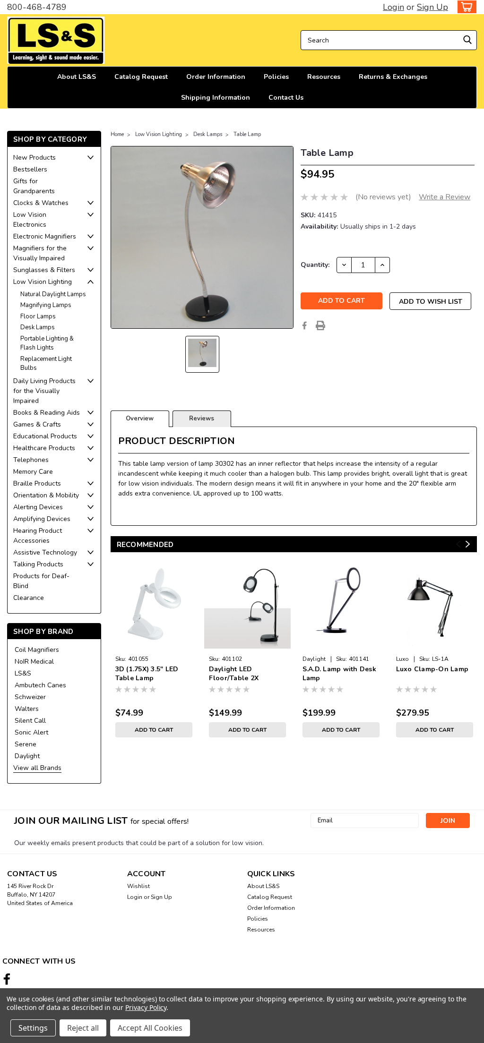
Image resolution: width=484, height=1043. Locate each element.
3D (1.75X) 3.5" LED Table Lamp (147, 674)
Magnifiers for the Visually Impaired (40, 253)
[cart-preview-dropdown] (465, 6)
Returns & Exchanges (393, 76)
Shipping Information (215, 97)
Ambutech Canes (40, 685)
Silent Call (30, 720)
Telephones (31, 459)
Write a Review (444, 197)
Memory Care (33, 471)
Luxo (402, 659)
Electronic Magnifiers (44, 236)
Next (467, 543)
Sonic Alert (31, 732)
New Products (34, 157)
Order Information (215, 76)
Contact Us (285, 97)
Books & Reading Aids (46, 412)
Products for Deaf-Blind (41, 581)
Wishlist (138, 886)
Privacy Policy (145, 1007)
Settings (33, 1028)
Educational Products (45, 436)
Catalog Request (141, 76)
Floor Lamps (38, 316)
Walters (27, 708)
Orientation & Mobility (46, 495)
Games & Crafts (37, 424)
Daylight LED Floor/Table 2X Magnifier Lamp (235, 674)
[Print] (320, 325)
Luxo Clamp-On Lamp (432, 669)
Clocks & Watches (41, 202)
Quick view (247, 644)
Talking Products (38, 564)
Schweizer (30, 696)
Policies (276, 76)
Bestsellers (30, 169)
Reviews (201, 418)
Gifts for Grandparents (34, 186)
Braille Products (37, 483)
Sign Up (432, 7)
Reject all (83, 1028)
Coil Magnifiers (37, 649)
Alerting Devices (38, 507)
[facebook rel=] (7, 979)
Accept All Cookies (150, 1028)
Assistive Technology (45, 552)
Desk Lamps (37, 327)
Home (117, 134)
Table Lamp (247, 134)
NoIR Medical (34, 661)
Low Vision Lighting (42, 281)
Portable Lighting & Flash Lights (47, 343)
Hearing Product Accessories (37, 535)
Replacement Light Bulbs (46, 364)
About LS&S (76, 76)
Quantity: (315, 264)
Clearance (28, 597)
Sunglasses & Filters (44, 269)
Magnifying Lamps (45, 305)
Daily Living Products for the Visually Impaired (44, 390)
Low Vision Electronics (29, 219)
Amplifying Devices (41, 518)
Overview (140, 418)
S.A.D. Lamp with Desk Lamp (339, 674)
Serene (25, 744)
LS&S (23, 673)
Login (393, 7)
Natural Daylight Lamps (53, 294)
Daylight (27, 756)
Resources (323, 76)
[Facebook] (304, 325)
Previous (458, 543)
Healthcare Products (44, 448)
